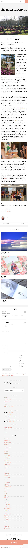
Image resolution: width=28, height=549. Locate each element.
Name (3, 345)
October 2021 (7, 440)
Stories (14, 37)
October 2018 (7, 484)
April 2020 (6, 451)
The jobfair (6, 397)
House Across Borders (7, 86)
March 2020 (6, 453)
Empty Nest (3, 276)
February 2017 (7, 528)
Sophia (8, 209)
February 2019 (7, 475)
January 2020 (7, 455)
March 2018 (6, 499)
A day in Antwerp (7, 402)
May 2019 (6, 469)
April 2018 (6, 497)
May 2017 (6, 522)
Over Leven (3, 300)
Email (3, 349)
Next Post (23, 223)
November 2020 (7, 446)
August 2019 (7, 464)
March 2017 (6, 526)
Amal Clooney (7, 178)
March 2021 (6, 444)
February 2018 (7, 502)
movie (16, 120)
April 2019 (6, 471)
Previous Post (5, 223)
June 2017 (6, 519)
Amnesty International (20, 108)
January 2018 (7, 504)
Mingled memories (5, 252)
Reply (25, 311)
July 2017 (6, 517)
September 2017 (7, 513)
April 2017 (6, 524)
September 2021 (7, 442)
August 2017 (7, 515)
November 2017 (7, 508)
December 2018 (7, 480)
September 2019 (7, 462)
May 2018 (6, 495)
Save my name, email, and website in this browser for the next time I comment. (21, 361)
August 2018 (7, 488)
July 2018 (6, 491)
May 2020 (6, 449)
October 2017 (7, 510)
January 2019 (7, 477)
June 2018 (6, 493)
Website (3, 352)
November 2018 (7, 482)
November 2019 (7, 458)
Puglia (5, 429)
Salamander (3, 547)
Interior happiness (8, 427)
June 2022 (6, 438)
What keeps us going (8, 406)
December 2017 (7, 506)
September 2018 (7, 486)
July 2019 (6, 466)
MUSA (5, 404)
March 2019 (6, 473)
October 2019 (7, 460)
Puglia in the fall (7, 399)
